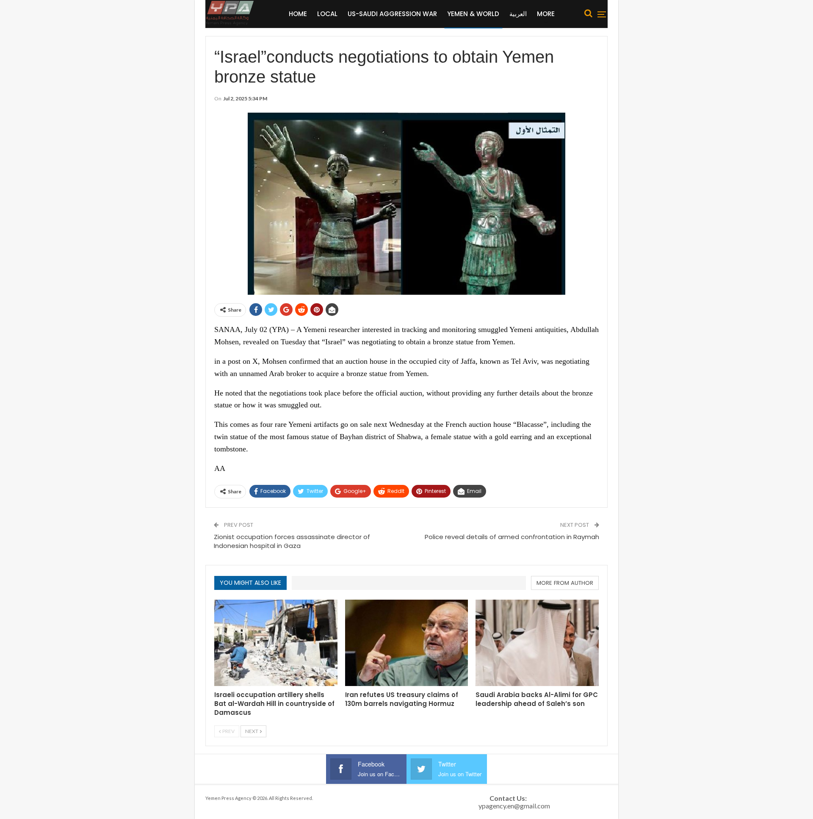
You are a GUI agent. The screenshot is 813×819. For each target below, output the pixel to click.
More (546, 13)
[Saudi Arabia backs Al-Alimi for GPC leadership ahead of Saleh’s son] (537, 643)
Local (327, 13)
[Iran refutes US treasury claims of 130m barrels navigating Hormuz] (406, 643)
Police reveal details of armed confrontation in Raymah (512, 536)
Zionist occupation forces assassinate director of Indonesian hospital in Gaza (292, 541)
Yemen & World (473, 13)
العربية (518, 13)
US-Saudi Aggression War (392, 13)
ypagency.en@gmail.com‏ (514, 806)
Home (298, 13)
